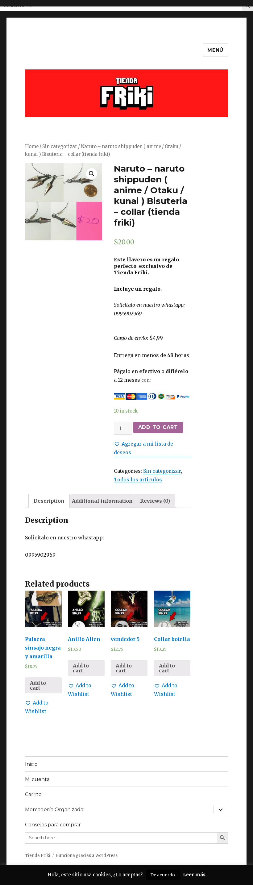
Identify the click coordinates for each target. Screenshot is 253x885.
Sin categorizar (59, 146)
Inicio (31, 764)
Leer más (194, 875)
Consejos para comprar (53, 825)
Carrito (33, 794)
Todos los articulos (138, 479)
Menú (215, 50)
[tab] (49, 501)
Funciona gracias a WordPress (87, 855)
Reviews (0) (155, 501)
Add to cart (158, 427)
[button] (152, 448)
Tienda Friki (37, 855)
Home (32, 146)
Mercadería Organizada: (54, 809)
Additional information (102, 501)
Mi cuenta (37, 779)
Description (49, 501)
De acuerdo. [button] (163, 875)
